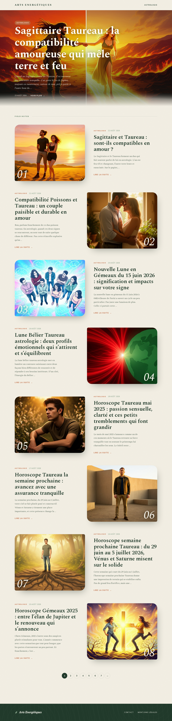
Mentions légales (147, 712)
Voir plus (38, 96)
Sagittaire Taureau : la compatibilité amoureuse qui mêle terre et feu (67, 48)
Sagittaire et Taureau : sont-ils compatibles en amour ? (122, 143)
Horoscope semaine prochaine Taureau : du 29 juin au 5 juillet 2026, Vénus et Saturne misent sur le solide (125, 552)
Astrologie (150, 5)
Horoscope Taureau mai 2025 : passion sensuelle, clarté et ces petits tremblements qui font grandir (123, 415)
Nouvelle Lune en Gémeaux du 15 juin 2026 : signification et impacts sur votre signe (124, 278)
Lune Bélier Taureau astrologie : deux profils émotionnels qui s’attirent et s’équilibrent (46, 344)
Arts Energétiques (30, 712)
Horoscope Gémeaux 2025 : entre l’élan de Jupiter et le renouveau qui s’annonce (46, 620)
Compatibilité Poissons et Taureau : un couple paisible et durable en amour (46, 209)
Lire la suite (103, 175)
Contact (129, 712)
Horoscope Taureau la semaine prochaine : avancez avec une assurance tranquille (41, 484)
